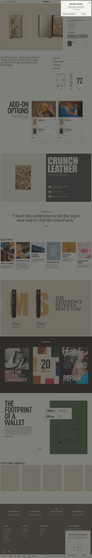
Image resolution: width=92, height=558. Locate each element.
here (79, 9)
